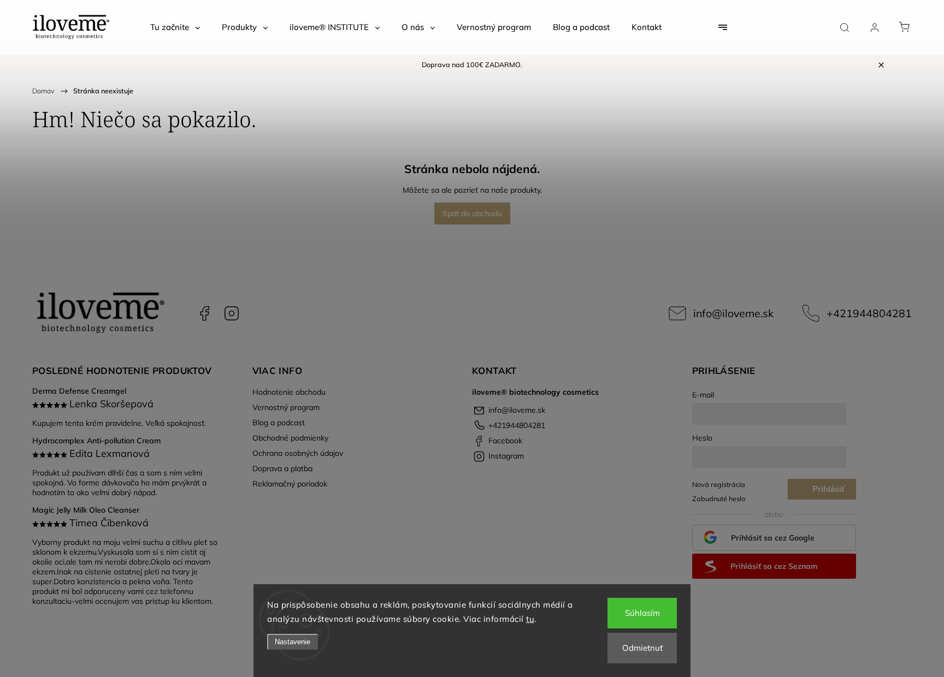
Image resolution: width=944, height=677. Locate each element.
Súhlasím (642, 613)
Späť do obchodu (472, 213)
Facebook (204, 313)
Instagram (231, 313)
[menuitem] (175, 27)
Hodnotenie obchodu (289, 392)
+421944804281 (869, 313)
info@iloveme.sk (733, 313)
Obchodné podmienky (290, 438)
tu (530, 619)
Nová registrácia (718, 484)
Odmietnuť (642, 648)
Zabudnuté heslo (718, 498)
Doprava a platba (282, 468)
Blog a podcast (278, 422)
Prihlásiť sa (828, 492)
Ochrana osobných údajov (297, 453)
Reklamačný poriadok (289, 484)
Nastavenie (292, 642)
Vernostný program (286, 407)
